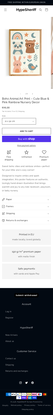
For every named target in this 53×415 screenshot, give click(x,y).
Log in (8, 311)
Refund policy (16, 405)
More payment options (26, 145)
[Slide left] (21, 94)
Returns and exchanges (16, 371)
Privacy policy (29, 405)
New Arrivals (11, 335)
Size (4, 116)
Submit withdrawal (26, 295)
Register (9, 318)
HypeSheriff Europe (25, 402)
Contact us (10, 358)
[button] (5, 10)
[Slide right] (32, 94)
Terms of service (44, 405)
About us (9, 341)
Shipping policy (28, 409)
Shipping (9, 365)
